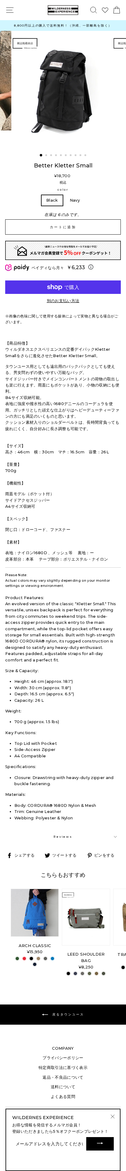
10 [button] (85, 155)
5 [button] (61, 155)
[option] (63, 25)
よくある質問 (63, 1096)
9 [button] (81, 155)
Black (52, 200)
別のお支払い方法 (63, 300)
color (63, 189)
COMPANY (63, 1048)
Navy (75, 200)
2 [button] (46, 155)
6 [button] (66, 155)
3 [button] (51, 155)
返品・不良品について (63, 1077)
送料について (63, 1087)
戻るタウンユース (67, 1014)
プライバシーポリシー (63, 1058)
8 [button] (76, 155)
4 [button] (56, 155)
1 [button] (41, 155)
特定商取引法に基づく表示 (63, 1067)
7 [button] (71, 155)
